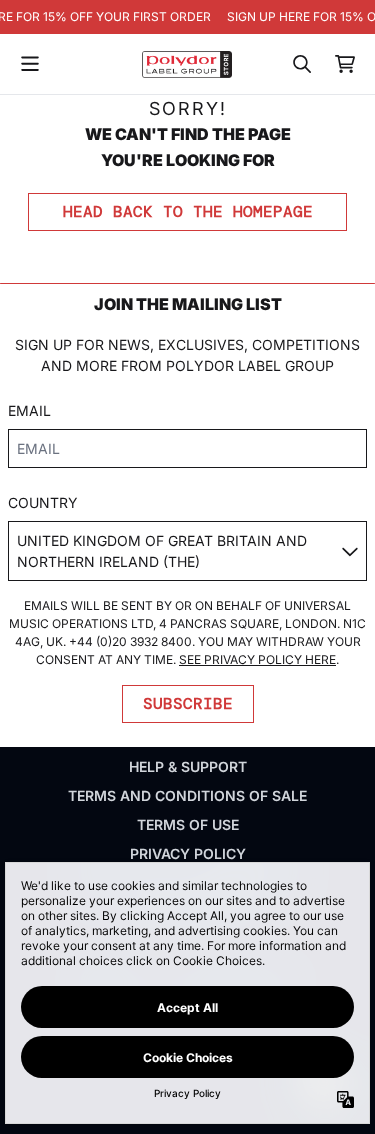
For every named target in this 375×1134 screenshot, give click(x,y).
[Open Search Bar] (301, 64)
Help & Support (188, 766)
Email (29, 410)
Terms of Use (188, 824)
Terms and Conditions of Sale (187, 795)
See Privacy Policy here (257, 659)
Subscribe (188, 703)
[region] (187, 17)
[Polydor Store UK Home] (187, 64)
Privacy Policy (188, 853)
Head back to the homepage (188, 211)
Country (43, 502)
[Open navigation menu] (30, 64)
